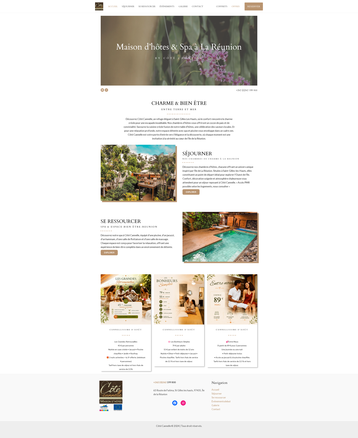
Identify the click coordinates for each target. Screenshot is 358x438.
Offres (236, 6)
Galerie (183, 6)
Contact (197, 6)
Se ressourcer (146, 6)
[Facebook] (174, 402)
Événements (167, 6)
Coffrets (221, 6)
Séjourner (128, 6)
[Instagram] (183, 402)
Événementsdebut (221, 401)
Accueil (113, 6)
